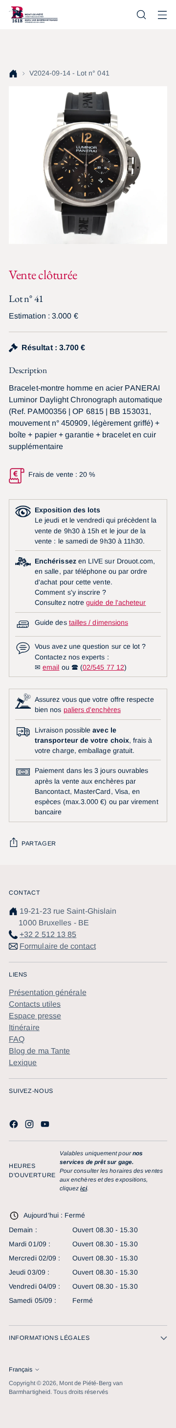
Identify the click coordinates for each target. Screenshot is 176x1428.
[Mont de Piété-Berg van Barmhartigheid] (33, 14)
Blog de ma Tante (39, 1051)
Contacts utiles (35, 1004)
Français (20, 1369)
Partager (39, 843)
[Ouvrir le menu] (162, 15)
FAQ (16, 1039)
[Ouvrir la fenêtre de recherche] (141, 15)
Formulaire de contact (58, 946)
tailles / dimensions (98, 622)
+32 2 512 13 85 (48, 934)
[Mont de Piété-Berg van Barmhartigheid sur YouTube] (46, 1125)
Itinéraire (24, 1027)
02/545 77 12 (103, 667)
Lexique (23, 1062)
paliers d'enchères (92, 710)
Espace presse (35, 1016)
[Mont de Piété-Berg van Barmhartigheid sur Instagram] (30, 1125)
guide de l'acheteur (116, 602)
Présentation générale (48, 992)
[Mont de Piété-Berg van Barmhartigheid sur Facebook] (15, 1125)
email (51, 667)
